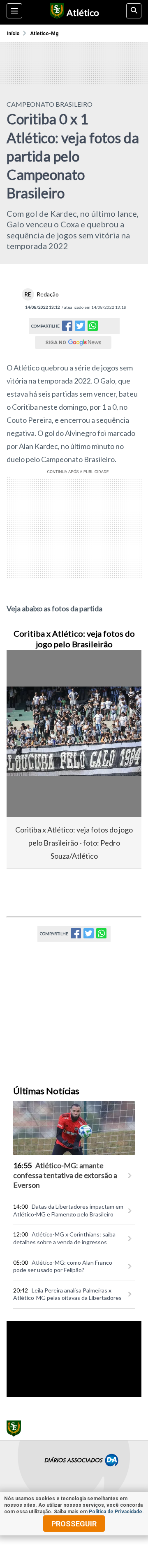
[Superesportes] (55, 12)
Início (13, 33)
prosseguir (74, 1523)
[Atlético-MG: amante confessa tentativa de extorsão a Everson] (74, 1128)
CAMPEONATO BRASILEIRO (49, 104)
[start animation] (26, 667)
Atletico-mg (44, 33)
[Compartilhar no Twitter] (80, 328)
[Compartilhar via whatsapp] (93, 326)
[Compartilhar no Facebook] (67, 328)
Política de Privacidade (115, 1512)
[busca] (133, 10)
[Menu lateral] (14, 10)
